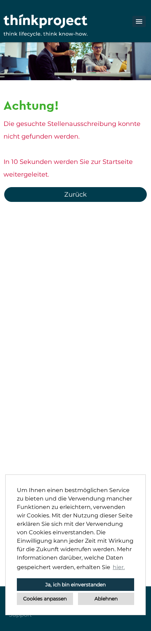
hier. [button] (119, 567)
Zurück (75, 194)
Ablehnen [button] (106, 598)
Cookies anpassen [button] (45, 598)
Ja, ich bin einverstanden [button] (75, 584)
